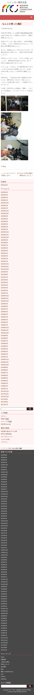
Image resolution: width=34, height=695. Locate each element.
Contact (3, 676)
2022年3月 (4, 256)
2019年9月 (4, 335)
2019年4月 (4, 349)
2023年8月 (4, 216)
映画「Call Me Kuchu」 (7, 671)
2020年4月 (4, 317)
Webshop (3, 679)
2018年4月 (4, 380)
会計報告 (3, 666)
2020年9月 (4, 304)
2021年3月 (4, 288)
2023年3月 (4, 224)
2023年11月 (5, 213)
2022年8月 (4, 242)
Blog (4, 166)
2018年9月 (4, 367)
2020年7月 (4, 309)
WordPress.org (6, 424)
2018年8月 (4, 370)
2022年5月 (4, 250)
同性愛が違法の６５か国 (9, 431)
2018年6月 (4, 375)
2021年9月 (4, 272)
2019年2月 (4, 354)
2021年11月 (5, 266)
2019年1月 (4, 357)
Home (2, 657)
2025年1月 (4, 200)
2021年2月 (4, 290)
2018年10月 (5, 365)
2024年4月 (4, 205)
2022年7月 (4, 245)
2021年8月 (4, 274)
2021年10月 (5, 269)
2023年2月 (4, 227)
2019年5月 (4, 346)
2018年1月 (4, 388)
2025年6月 (4, 192)
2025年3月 (4, 197)
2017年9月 (4, 399)
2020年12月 (5, 296)
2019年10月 (5, 333)
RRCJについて (5, 664)
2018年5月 (4, 378)
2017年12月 (5, 391)
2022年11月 (5, 235)
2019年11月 (5, 330)
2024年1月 (4, 208)
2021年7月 (4, 277)
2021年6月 (4, 280)
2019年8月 (4, 338)
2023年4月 (4, 221)
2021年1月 (4, 293)
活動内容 (3, 659)
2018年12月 (5, 359)
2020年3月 (4, 319)
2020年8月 (4, 306)
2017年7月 (4, 404)
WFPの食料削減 (6, 434)
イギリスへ (4, 442)
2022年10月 (5, 237)
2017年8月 (4, 402)
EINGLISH (4, 185)
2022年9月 (4, 240)
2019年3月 (4, 351)
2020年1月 (4, 325)
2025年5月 (4, 195)
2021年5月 (4, 282)
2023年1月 (4, 229)
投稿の (5, 419)
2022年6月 (4, 248)
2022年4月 (4, 253)
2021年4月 (4, 285)
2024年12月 (5, 203)
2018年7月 (4, 372)
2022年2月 (4, 258)
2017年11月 (5, 394)
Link (2, 674)
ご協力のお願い (5, 662)
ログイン (4, 416)
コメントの (6, 421)
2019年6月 (4, 343)
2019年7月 (4, 341)
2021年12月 (5, 264)
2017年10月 (5, 396)
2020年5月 (4, 314)
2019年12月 (5, 327)
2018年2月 (4, 386)
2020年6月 (4, 311)
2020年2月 (4, 322)
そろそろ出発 (5, 439)
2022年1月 (4, 261)
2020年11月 (5, 298)
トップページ (4, 448)
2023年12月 (5, 211)
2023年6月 (4, 219)
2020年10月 (5, 301)
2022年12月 (5, 232)
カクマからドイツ (7, 436)
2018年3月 (4, 383)
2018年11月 (5, 362)
